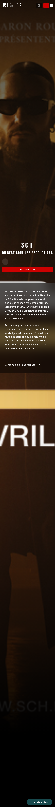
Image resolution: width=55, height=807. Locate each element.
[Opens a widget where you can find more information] (39, 802)
